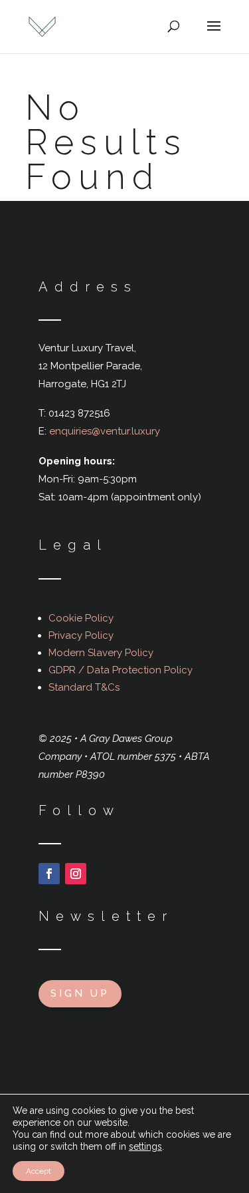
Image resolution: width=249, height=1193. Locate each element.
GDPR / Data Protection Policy (120, 670)
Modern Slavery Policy (100, 653)
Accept (38, 1171)
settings (145, 1146)
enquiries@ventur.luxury (104, 431)
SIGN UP (80, 993)
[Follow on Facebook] (49, 873)
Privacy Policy (81, 635)
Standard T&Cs (84, 687)
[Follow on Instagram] (75, 873)
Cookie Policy (81, 618)
